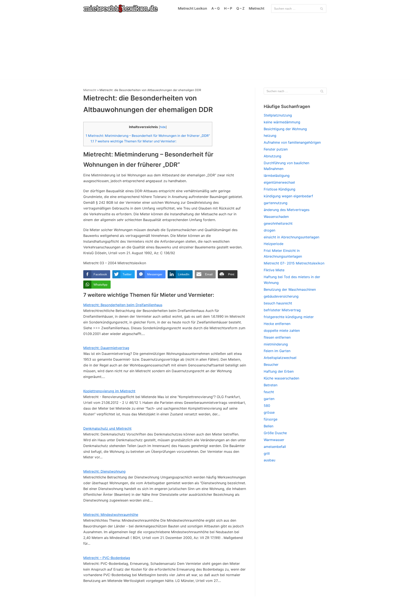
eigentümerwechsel (279, 182)
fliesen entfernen (277, 337)
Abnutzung (272, 156)
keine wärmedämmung (282, 122)
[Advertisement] (205, 49)
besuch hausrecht (278, 303)
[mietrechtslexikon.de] (120, 8)
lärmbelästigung (277, 175)
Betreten (270, 385)
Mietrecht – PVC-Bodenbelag (106, 558)
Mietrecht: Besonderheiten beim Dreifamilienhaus (122, 305)
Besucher (271, 364)
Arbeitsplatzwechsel (280, 358)
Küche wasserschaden (281, 378)
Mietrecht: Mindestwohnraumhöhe (110, 514)
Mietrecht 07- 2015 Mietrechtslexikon (294, 263)
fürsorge (270, 419)
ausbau (269, 460)
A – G (215, 8)
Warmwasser (274, 440)
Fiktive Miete (274, 270)
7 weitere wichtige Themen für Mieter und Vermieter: (133, 141)
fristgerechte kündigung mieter (289, 317)
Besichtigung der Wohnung (285, 129)
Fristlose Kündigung (279, 189)
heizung (270, 135)
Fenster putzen (276, 149)
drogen (269, 230)
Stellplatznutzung (278, 115)
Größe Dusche (275, 433)
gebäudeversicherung (281, 296)
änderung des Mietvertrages (286, 210)
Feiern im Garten (277, 351)
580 (267, 405)
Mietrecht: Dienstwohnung (104, 471)
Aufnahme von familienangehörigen (292, 142)
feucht (269, 392)
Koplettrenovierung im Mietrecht (109, 391)
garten (269, 399)
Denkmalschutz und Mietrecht (107, 428)
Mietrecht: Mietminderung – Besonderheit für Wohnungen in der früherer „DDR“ (148, 136)
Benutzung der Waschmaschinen (290, 289)
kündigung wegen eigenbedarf (288, 196)
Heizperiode (273, 244)
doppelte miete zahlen (282, 330)
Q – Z (240, 8)
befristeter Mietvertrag (282, 310)
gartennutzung (275, 203)
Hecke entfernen (277, 324)
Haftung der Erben (279, 371)
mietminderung (276, 344)
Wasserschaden (276, 216)
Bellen (268, 426)
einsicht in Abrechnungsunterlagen (291, 237)
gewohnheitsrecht (278, 223)
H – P (228, 8)
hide (163, 127)
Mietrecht (256, 8)
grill (267, 453)
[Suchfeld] (321, 8)
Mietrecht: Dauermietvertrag (106, 348)
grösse (269, 412)
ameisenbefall (275, 446)
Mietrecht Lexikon (192, 8)
